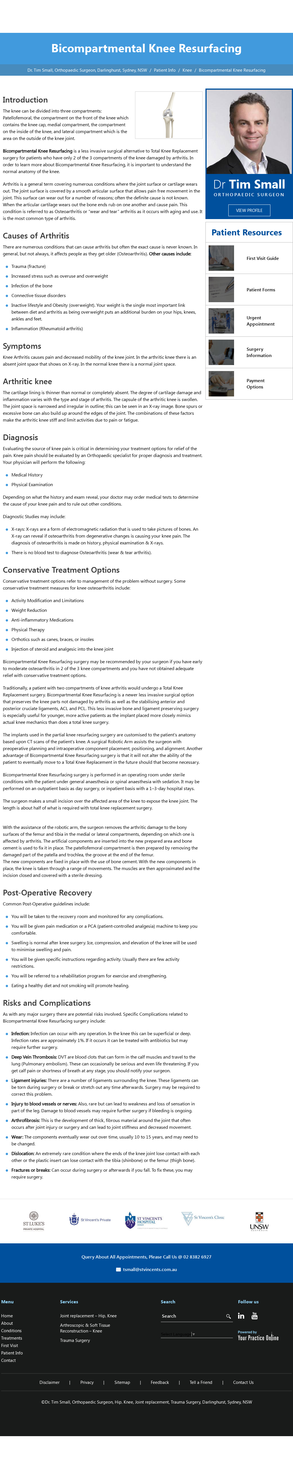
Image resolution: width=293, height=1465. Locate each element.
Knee (187, 70)
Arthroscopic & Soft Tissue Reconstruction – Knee (85, 1328)
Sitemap (122, 1382)
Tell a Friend (201, 1382)
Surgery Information (259, 352)
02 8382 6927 (197, 1257)
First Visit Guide (263, 258)
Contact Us (243, 1382)
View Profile (249, 210)
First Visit (9, 1345)
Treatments (11, 1338)
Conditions (11, 1330)
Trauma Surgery (75, 1340)
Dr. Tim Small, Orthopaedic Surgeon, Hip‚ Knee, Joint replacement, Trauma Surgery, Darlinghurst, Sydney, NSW (148, 1402)
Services (69, 1301)
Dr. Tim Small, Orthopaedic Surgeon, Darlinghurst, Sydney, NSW (87, 70)
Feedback (160, 1382)
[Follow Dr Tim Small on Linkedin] (242, 1316)
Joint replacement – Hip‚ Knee (88, 1315)
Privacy (87, 1382)
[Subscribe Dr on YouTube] (255, 1316)
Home (7, 1315)
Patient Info (165, 70)
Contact (8, 1360)
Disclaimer (49, 1382)
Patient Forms (261, 289)
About (7, 1323)
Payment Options (256, 383)
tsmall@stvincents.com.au (150, 1269)
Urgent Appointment (261, 320)
